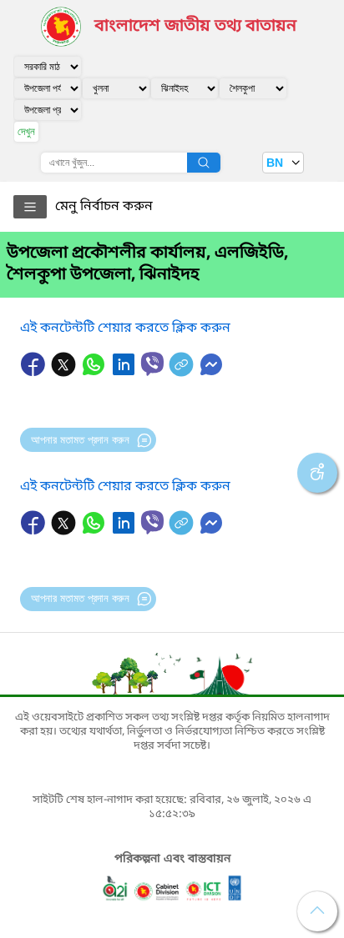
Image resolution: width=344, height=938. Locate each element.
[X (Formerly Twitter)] (65, 373)
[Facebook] (35, 373)
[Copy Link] (183, 373)
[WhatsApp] (95, 373)
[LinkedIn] (125, 373)
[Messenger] (211, 373)
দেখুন (26, 131)
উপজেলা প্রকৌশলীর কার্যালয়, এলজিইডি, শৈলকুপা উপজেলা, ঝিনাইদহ (147, 264)
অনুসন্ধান (203, 163)
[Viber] (152, 364)
